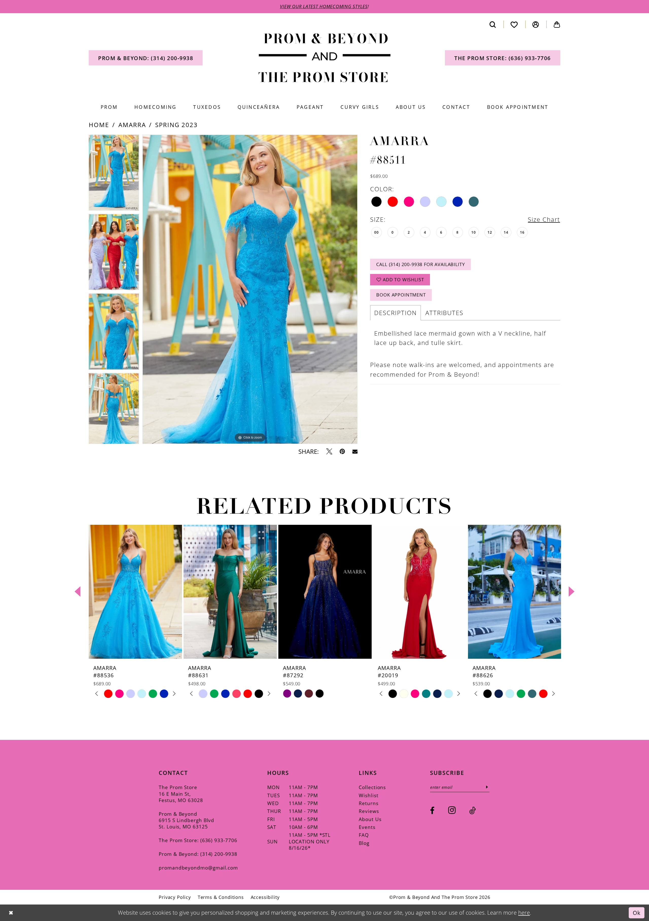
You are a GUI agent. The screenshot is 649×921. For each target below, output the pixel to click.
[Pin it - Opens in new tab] (342, 451)
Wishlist (368, 795)
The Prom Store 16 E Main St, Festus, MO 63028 (181, 794)
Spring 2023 (176, 124)
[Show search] (492, 24)
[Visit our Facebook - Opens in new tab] (432, 810)
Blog (364, 843)
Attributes (444, 312)
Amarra (132, 124)
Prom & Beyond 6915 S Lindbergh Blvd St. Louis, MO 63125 (186, 820)
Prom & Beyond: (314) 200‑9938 (198, 853)
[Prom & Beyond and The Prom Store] (325, 57)
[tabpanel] (114, 174)
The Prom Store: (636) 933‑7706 (198, 840)
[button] (535, 24)
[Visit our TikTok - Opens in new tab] (472, 810)
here (524, 912)
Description (395, 312)
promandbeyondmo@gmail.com (198, 867)
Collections (372, 787)
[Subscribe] (486, 787)
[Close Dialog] (11, 912)
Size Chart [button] (544, 219)
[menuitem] (146, 57)
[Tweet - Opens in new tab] (329, 451)
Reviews (369, 811)
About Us (370, 819)
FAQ (364, 834)
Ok (637, 913)
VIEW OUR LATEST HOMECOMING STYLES (324, 6)
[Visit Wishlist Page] (514, 24)
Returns (368, 803)
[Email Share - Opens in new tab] (354, 451)
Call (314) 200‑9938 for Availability (420, 264)
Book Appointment (401, 295)
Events (367, 827)
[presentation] (135, 592)
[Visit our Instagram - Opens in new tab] (452, 810)
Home (99, 124)
